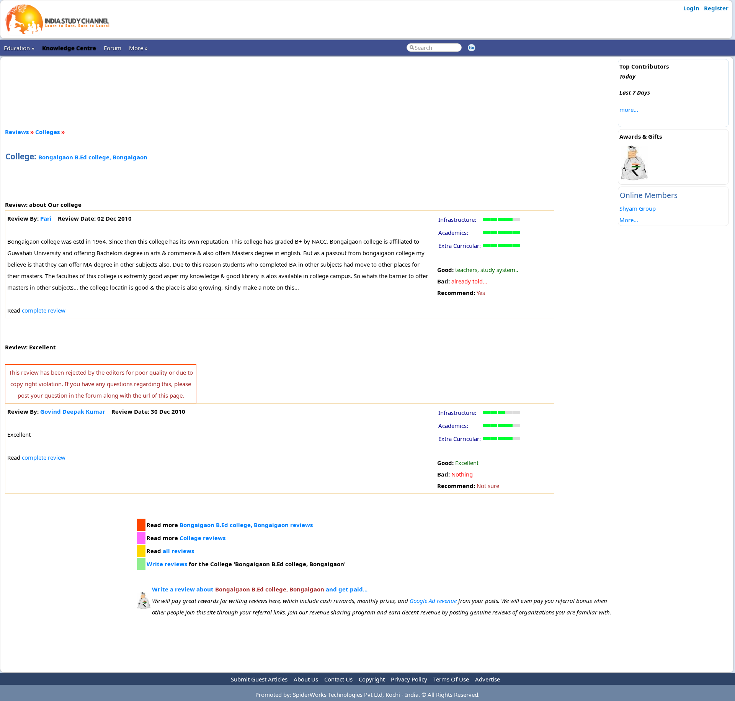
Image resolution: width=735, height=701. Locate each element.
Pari (46, 218)
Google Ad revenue (433, 600)
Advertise (487, 679)
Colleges (47, 132)
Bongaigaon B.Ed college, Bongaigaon (92, 157)
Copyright (372, 679)
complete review (43, 310)
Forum (112, 48)
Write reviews (167, 564)
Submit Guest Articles (259, 679)
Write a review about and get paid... (260, 589)
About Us (306, 679)
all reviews (178, 551)
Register (716, 8)
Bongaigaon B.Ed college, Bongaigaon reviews (246, 525)
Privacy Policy (409, 679)
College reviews (202, 538)
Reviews (17, 132)
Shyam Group (637, 208)
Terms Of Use (451, 679)
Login (691, 8)
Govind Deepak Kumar (72, 411)
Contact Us (338, 679)
